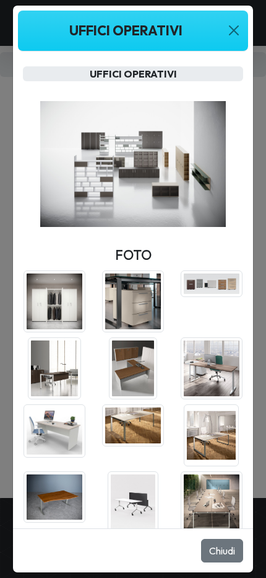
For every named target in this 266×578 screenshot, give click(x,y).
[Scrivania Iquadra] (54, 367)
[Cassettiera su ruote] (133, 300)
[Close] (233, 30)
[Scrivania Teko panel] (54, 430)
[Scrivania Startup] (133, 367)
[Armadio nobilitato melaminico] (54, 300)
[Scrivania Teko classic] (211, 367)
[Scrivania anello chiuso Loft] (211, 434)
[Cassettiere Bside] (211, 282)
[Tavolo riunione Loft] (211, 501)
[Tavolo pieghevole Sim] (133, 501)
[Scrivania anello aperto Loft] (133, 424)
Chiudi (222, 551)
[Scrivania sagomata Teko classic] (54, 495)
